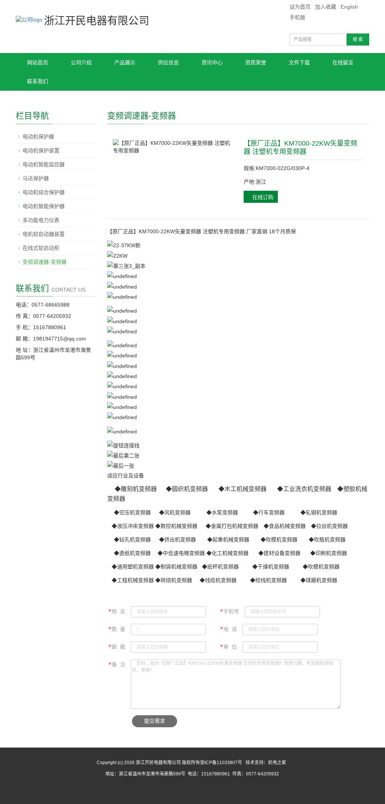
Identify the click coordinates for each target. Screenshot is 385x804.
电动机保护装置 (41, 150)
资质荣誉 (255, 62)
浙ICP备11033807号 (221, 762)
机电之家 (277, 762)
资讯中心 (212, 62)
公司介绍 (81, 62)
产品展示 (124, 62)
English (349, 7)
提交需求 (154, 721)
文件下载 (299, 62)
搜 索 (358, 39)
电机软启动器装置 (44, 234)
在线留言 (342, 62)
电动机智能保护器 (44, 206)
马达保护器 (36, 178)
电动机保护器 (38, 137)
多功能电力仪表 (41, 220)
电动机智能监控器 (44, 164)
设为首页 (300, 7)
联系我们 (37, 81)
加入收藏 (325, 7)
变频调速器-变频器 (45, 262)
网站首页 (37, 62)
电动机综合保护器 (44, 192)
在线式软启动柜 (41, 248)
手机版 (297, 17)
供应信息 (168, 62)
